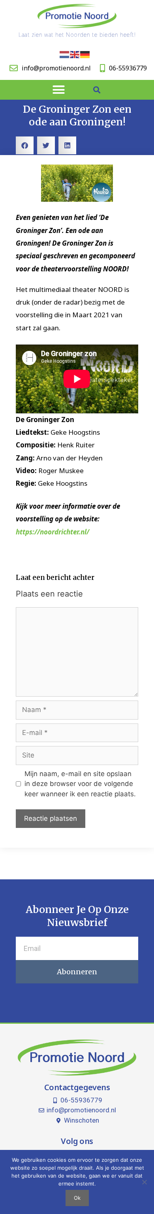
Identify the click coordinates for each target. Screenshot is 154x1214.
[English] (75, 54)
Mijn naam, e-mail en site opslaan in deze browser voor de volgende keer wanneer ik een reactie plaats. (80, 784)
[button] (59, 90)
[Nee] (144, 1182)
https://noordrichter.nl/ (52, 531)
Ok (77, 1198)
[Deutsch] (85, 54)
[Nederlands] (65, 54)
